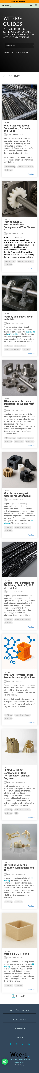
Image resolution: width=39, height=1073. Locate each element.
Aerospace (29, 441)
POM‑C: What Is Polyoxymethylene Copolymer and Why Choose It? (19, 225)
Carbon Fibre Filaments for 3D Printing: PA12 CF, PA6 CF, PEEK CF (19, 585)
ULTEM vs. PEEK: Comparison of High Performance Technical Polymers (17, 774)
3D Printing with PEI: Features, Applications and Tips (19, 868)
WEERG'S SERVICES (18, 1010)
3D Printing (8, 346)
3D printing (30, 332)
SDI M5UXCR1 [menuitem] (19, 1062)
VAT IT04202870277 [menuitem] (26, 1060)
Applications (19, 441)
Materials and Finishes (25, 167)
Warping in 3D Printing (16, 953)
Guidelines (8, 170)
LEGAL (18, 1037)
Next (22, 996)
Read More (31, 174)
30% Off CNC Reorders (19, 1)
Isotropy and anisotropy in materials (18, 318)
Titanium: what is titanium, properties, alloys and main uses (19, 404)
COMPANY (18, 1028)
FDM (16, 813)
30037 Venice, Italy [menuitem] (11, 1060)
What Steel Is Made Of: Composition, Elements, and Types (17, 128)
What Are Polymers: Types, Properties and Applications (19, 676)
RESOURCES (18, 1019)
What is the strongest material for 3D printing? (17, 494)
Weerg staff (11, 135)
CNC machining (10, 167)
